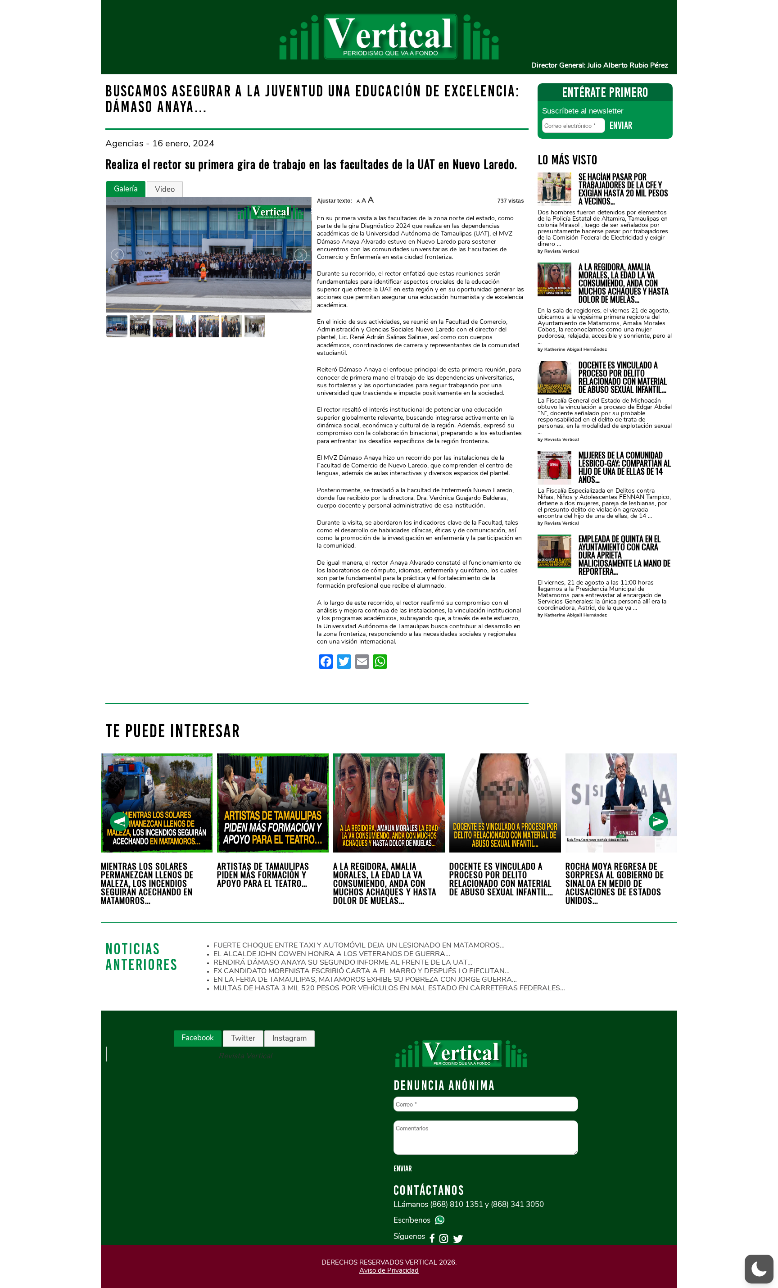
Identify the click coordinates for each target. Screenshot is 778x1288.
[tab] (125, 189)
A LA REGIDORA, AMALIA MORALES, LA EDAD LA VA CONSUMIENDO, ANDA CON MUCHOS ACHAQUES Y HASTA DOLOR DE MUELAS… (624, 283)
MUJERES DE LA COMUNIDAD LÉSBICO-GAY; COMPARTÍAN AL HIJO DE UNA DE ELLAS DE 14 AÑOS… (625, 467)
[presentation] (119, 821)
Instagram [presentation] (289, 1038)
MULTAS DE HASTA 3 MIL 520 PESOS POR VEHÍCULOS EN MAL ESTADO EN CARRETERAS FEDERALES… (389, 988)
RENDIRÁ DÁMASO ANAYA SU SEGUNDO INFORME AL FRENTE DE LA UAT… (342, 962)
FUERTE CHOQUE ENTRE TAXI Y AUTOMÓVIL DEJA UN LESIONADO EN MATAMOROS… (359, 945)
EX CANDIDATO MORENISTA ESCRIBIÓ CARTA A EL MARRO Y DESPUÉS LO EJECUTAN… (361, 971)
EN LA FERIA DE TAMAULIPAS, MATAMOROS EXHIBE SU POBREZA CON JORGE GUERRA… (365, 979)
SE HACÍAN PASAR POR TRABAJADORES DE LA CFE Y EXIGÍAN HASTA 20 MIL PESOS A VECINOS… (623, 188)
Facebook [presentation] (197, 1038)
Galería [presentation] (126, 189)
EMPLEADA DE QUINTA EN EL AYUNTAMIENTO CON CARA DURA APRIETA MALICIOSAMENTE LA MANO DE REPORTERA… (624, 555)
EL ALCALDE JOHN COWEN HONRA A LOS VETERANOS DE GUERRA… (331, 954)
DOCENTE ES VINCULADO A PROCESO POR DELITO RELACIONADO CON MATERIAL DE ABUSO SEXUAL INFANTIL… (623, 377)
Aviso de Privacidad (389, 1270)
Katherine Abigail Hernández (575, 349)
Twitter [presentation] (243, 1038)
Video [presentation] (165, 189)
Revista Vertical (561, 251)
